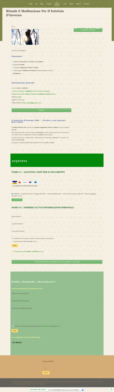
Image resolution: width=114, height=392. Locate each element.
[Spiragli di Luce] (57, 4)
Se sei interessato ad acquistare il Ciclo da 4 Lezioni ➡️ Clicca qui (57, 262)
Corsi (64, 4)
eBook (71, 4)
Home (30, 4)
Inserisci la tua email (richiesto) (20, 301)
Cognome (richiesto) (17, 224)
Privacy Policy (45, 326)
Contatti (86, 4)
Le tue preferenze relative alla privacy (64, 390)
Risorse (78, 4)
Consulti (48, 4)
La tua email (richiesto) (18, 231)
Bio (36, 4)
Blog (41, 4)
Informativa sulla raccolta (38, 389)
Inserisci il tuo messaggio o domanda (22, 308)
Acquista (41, 110)
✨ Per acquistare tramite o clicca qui (27, 251)
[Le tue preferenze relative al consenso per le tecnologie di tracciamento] (111, 389)
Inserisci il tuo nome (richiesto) (20, 293)
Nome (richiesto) (16, 216)
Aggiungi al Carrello (88, 30)
